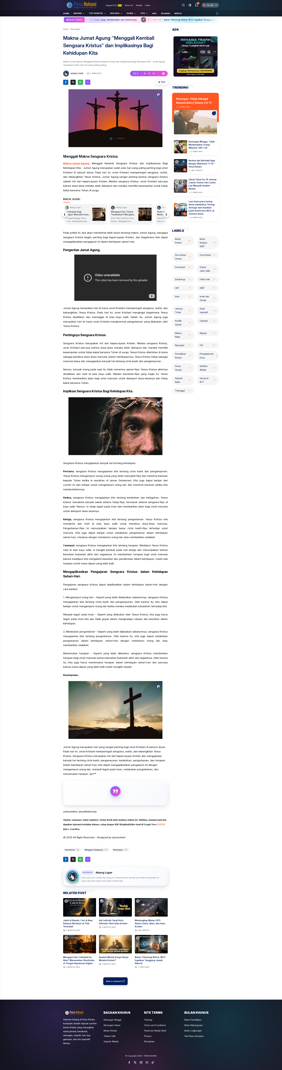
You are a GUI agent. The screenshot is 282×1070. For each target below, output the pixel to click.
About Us (129, 5)
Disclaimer (149, 1041)
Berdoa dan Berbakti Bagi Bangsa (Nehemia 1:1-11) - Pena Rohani (202, 163)
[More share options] (87, 82)
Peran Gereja (183, 368)
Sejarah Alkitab (111, 1041)
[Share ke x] (73, 82)
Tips (142, 13)
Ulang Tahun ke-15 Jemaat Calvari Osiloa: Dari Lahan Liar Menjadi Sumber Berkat (202, 184)
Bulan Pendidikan (192, 1019)
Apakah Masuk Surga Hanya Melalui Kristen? (113, 958)
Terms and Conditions (155, 1025)
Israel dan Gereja (207, 298)
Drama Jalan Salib (207, 269)
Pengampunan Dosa (209, 356)
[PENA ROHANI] (81, 5)
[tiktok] (152, 1062)
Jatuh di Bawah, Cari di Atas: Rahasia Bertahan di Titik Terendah (78, 923)
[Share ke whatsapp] (80, 82)
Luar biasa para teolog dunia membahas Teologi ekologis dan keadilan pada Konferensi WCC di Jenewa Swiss (202, 207)
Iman (182, 296)
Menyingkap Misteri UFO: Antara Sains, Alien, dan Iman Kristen (150, 923)
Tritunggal (182, 390)
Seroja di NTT (207, 380)
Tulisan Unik (109, 1036)
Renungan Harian (112, 1025)
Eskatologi (182, 279)
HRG (154, 13)
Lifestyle (207, 321)
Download (182, 267)
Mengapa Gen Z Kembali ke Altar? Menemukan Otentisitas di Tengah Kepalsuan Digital (78, 960)
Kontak (139, 5)
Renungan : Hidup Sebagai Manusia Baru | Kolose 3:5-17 (194, 100)
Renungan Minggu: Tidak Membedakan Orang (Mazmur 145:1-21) (202, 144)
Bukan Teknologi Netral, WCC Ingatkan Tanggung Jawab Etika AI (128, 19)
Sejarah (165, 13)
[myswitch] (217, 13)
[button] (145, 73)
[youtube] (146, 1062)
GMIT (207, 288)
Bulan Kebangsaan (193, 1025)
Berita (178, 13)
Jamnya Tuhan (183, 310)
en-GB (210, 5)
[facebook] (129, 1062)
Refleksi (115, 13)
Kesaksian (72, 850)
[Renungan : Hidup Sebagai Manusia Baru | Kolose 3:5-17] (177, 113)
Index (147, 5)
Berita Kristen (183, 241)
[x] (135, 1062)
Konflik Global (183, 323)
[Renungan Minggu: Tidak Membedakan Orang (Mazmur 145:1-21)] (177, 143)
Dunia (130, 13)
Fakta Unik (207, 279)
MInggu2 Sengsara (96, 850)
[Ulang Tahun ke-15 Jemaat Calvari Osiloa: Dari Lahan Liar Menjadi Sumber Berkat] (177, 182)
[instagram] (141, 1062)
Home (66, 13)
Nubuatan (182, 345)
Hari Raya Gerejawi (193, 1036)
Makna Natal (182, 335)
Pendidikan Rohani (183, 356)
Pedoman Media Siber (155, 1030)
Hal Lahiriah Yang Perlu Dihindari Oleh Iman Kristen (113, 922)
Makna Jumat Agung (76, 163)
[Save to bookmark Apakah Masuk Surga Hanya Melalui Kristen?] (102, 938)
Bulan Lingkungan (193, 1030)
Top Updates (96, 13)
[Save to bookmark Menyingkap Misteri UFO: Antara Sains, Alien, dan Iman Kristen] (138, 901)
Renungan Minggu (113, 1019)
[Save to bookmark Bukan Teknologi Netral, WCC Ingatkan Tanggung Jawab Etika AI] (138, 938)
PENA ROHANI (150, 1056)
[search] (183, 5)
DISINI (161, 824)
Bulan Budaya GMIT (208, 243)
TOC (162, 82)
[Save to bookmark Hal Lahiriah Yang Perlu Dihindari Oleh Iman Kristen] (102, 901)
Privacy (147, 1036)
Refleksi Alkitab (207, 368)
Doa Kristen (207, 255)
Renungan (75, 29)
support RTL (113, 5)
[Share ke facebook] (65, 82)
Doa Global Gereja (183, 257)
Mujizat (207, 333)
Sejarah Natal (183, 380)
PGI (207, 345)
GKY (182, 288)
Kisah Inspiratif (207, 310)
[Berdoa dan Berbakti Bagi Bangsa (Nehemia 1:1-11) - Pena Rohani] (177, 162)
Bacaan (78, 13)
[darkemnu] (189, 5)
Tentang (148, 1019)
